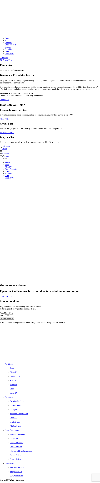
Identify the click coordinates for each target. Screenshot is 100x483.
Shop (7, 165)
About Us (8, 167)
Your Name (4, 313)
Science (8, 171)
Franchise (8, 173)
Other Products (10, 169)
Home (7, 162)
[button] (4, 58)
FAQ (7, 176)
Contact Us (9, 178)
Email (2, 316)
